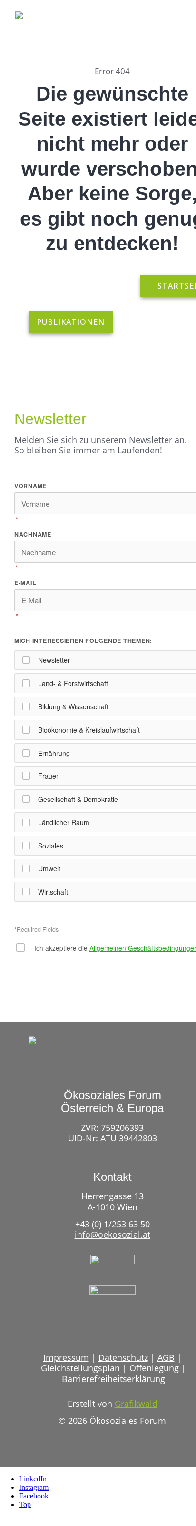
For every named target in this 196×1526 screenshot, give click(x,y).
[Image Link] (42, 19)
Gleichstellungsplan (80, 1368)
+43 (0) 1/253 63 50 (112, 1224)
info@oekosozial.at (112, 1234)
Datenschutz (123, 1357)
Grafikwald (136, 1403)
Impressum (66, 1357)
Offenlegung (154, 1368)
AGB (166, 1357)
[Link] (157, 26)
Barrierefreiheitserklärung (113, 1379)
